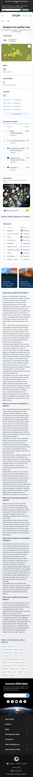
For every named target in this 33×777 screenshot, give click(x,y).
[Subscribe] (27, 695)
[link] (23, 15)
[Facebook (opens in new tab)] (8, 701)
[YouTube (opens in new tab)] (16, 701)
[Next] (31, 2)
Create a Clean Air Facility (9, 85)
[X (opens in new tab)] (12, 701)
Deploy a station (7, 72)
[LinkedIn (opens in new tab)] (24, 701)
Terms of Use (16, 767)
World (2, 21)
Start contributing (16, 113)
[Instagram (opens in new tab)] (20, 701)
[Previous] (2, 2)
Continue (25, 9)
